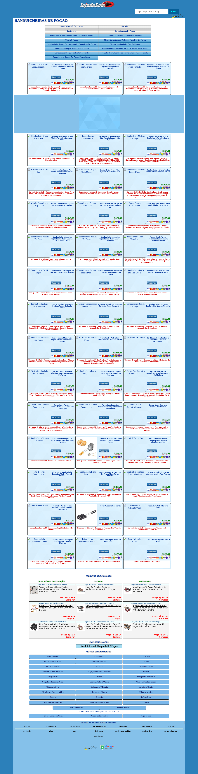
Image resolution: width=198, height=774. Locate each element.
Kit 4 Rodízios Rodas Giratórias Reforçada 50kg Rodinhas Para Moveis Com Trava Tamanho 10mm (57, 626)
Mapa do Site (146, 716)
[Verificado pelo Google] (107, 747)
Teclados (99, 667)
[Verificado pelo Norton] (91, 748)
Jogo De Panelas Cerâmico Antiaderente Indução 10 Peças (104, 588)
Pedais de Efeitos (52, 667)
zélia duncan (99, 736)
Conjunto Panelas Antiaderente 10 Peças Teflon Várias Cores (150, 625)
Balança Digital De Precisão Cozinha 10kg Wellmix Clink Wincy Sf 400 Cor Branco (57, 607)
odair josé (171, 727)
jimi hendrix (147, 727)
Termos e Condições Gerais (52, 716)
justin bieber (75, 727)
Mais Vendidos (52, 656)
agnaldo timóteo (99, 727)
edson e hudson (170, 731)
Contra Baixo (146, 656)
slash (75, 731)
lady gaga (99, 731)
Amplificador (99, 656)
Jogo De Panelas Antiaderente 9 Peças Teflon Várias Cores (104, 606)
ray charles (27, 731)
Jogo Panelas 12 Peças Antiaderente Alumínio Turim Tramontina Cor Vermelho (150, 589)
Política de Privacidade (99, 716)
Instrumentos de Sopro (52, 661)
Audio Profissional (146, 667)
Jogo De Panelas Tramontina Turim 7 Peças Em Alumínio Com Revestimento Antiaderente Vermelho (104, 626)
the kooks (123, 727)
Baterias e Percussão (99, 661)
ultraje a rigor (147, 731)
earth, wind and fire (123, 731)
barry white (51, 727)
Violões (146, 661)
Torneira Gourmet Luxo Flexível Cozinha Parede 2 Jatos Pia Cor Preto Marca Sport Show (57, 589)
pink (51, 731)
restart (27, 727)
